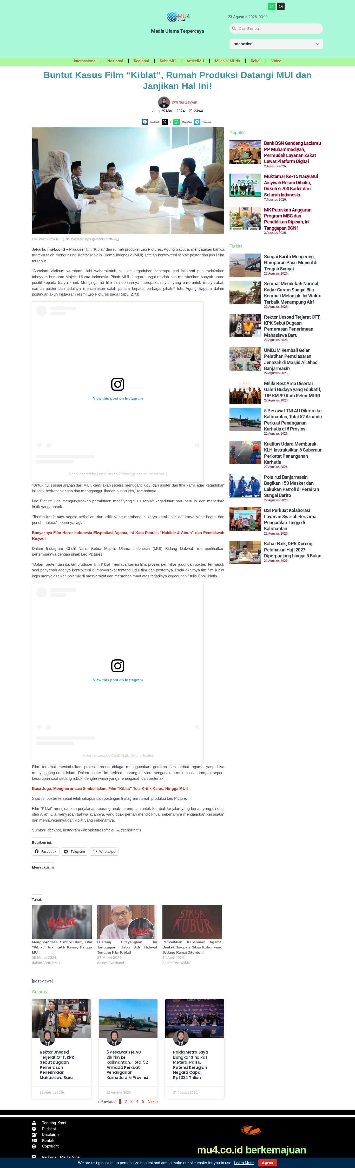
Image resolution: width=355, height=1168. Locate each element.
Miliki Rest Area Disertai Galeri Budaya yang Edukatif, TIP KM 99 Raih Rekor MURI (292, 389)
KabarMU (168, 61)
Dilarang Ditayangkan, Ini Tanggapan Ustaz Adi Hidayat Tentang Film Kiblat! (127, 947)
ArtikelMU (195, 61)
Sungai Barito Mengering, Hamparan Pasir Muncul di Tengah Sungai (290, 262)
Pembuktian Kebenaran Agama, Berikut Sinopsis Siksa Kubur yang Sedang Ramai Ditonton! (192, 947)
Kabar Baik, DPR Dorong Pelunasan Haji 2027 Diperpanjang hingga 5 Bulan (292, 549)
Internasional (85, 61)
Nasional (115, 61)
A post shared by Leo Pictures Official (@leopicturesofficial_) (117, 474)
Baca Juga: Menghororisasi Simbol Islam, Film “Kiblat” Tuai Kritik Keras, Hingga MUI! (110, 788)
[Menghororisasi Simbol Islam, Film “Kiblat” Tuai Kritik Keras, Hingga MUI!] (62, 922)
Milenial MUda (227, 61)
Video (276, 61)
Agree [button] (267, 1162)
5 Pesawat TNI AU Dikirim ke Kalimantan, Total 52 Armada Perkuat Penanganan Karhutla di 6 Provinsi (127, 1064)
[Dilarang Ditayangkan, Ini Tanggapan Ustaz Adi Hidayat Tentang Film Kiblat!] (127, 922)
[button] (151, 122)
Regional (141, 61)
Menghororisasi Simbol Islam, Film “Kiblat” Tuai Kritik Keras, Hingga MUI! (62, 947)
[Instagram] (281, 6)
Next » (153, 1101)
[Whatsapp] (271, 6)
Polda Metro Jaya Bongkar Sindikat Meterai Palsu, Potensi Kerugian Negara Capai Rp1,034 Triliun (190, 1064)
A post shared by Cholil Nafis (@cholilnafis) (118, 755)
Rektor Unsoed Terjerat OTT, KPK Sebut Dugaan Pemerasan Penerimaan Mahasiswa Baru (57, 1064)
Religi (255, 61)
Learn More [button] (244, 1162)
